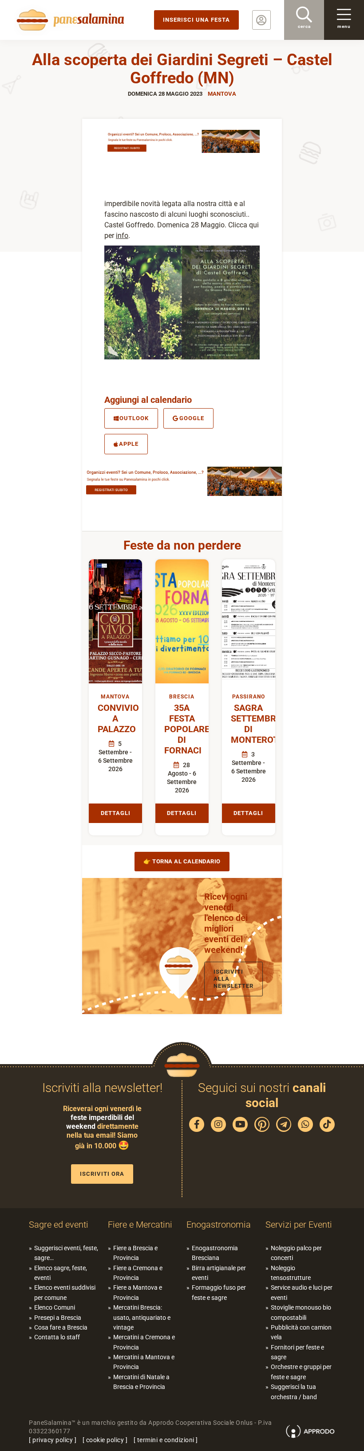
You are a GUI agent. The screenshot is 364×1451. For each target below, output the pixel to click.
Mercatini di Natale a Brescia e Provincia (141, 1381)
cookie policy (105, 1439)
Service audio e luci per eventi (301, 1292)
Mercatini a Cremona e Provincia (144, 1342)
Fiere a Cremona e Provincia (137, 1272)
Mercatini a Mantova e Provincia (143, 1361)
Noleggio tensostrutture (291, 1272)
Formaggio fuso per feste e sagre (219, 1292)
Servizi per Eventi (298, 1224)
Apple (128, 444)
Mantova (222, 93)
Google (191, 418)
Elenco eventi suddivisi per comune (64, 1292)
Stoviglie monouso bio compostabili (301, 1312)
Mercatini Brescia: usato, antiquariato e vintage (141, 1317)
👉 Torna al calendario (182, 861)
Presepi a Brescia (57, 1317)
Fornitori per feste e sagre (297, 1352)
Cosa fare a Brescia (60, 1327)
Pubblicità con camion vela (301, 1332)
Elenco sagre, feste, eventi (60, 1272)
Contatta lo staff (57, 1337)
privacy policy (52, 1439)
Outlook (134, 418)
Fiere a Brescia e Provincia (135, 1252)
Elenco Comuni (54, 1307)
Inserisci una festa (196, 19)
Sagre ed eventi (58, 1224)
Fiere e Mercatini (140, 1224)
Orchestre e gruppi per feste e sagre (301, 1371)
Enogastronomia (218, 1224)
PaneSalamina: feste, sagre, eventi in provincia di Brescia (68, 19)
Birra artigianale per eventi (219, 1272)
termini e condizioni (165, 1439)
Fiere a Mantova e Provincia (137, 1292)
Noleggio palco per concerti (296, 1252)
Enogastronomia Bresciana (215, 1252)
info (122, 235)
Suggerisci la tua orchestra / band (294, 1391)
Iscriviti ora (102, 1173)
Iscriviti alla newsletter (233, 978)
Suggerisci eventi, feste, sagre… (66, 1252)
